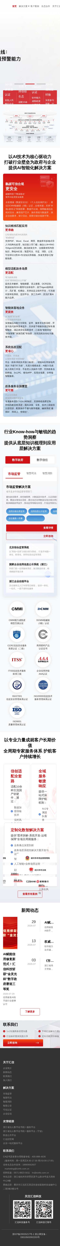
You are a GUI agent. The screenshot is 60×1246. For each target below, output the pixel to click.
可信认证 (7, 1109)
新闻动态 (7, 1072)
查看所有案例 (30, 894)
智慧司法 (7, 1097)
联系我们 (7, 1076)
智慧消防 (7, 1101)
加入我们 (7, 1080)
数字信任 (42, 459)
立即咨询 (12, 1042)
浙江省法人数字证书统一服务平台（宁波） (23, 1131)
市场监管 (7, 1093)
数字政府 (17, 459)
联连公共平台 (9, 1135)
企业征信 (7, 1113)
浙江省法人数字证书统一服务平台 (19, 1127)
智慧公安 (7, 1105)
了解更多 (30, 1011)
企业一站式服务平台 (12, 1143)
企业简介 (7, 1068)
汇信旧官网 (8, 1139)
